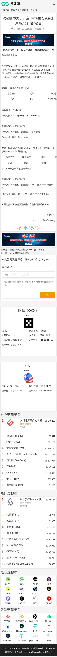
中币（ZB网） (14, 478)
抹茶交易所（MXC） (17, 448)
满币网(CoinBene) (16, 460)
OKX (28, 315)
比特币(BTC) (13, 514)
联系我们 (48, 652)
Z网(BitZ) (11, 466)
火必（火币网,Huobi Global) (21, 454)
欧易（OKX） (28, 310)
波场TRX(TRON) (15, 557)
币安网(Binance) (15, 435)
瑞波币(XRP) (13, 533)
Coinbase (11, 472)
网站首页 (15, 10)
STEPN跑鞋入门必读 (19, 253)
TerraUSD (28, 370)
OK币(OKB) (12, 551)
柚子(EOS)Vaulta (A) (31, 499)
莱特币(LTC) (13, 527)
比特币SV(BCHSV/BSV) (19, 563)
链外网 (34, 648)
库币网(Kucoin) (14, 485)
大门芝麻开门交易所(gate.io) (35, 420)
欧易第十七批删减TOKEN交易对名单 (27, 249)
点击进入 (17, 345)
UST (28, 366)
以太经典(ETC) (14, 545)
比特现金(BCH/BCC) (17, 539)
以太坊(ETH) (13, 520)
